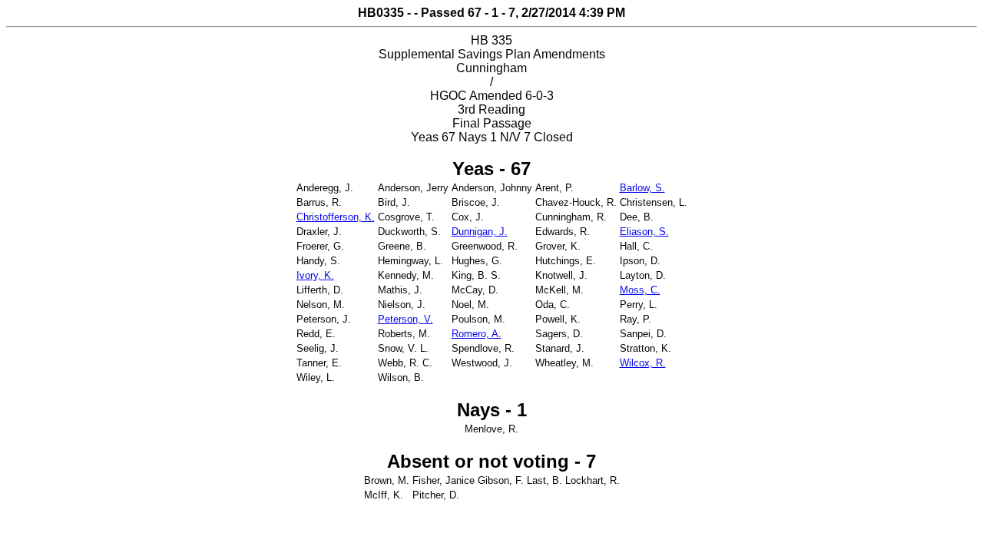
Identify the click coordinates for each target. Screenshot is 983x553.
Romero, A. (476, 333)
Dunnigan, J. (480, 231)
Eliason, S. (644, 231)
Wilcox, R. (643, 363)
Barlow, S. (642, 188)
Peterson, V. (405, 319)
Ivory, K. (315, 275)
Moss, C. (640, 290)
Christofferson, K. (335, 217)
